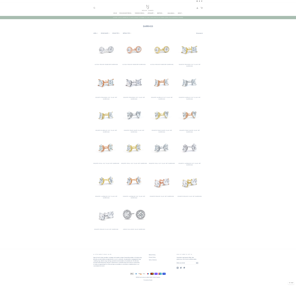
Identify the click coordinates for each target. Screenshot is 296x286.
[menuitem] (115, 13)
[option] (148, 17)
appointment (102, 264)
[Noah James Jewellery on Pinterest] (184, 268)
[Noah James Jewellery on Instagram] (178, 268)
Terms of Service (153, 260)
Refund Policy (152, 254)
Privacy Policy (152, 257)
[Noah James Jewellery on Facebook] (181, 268)
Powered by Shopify (148, 280)
